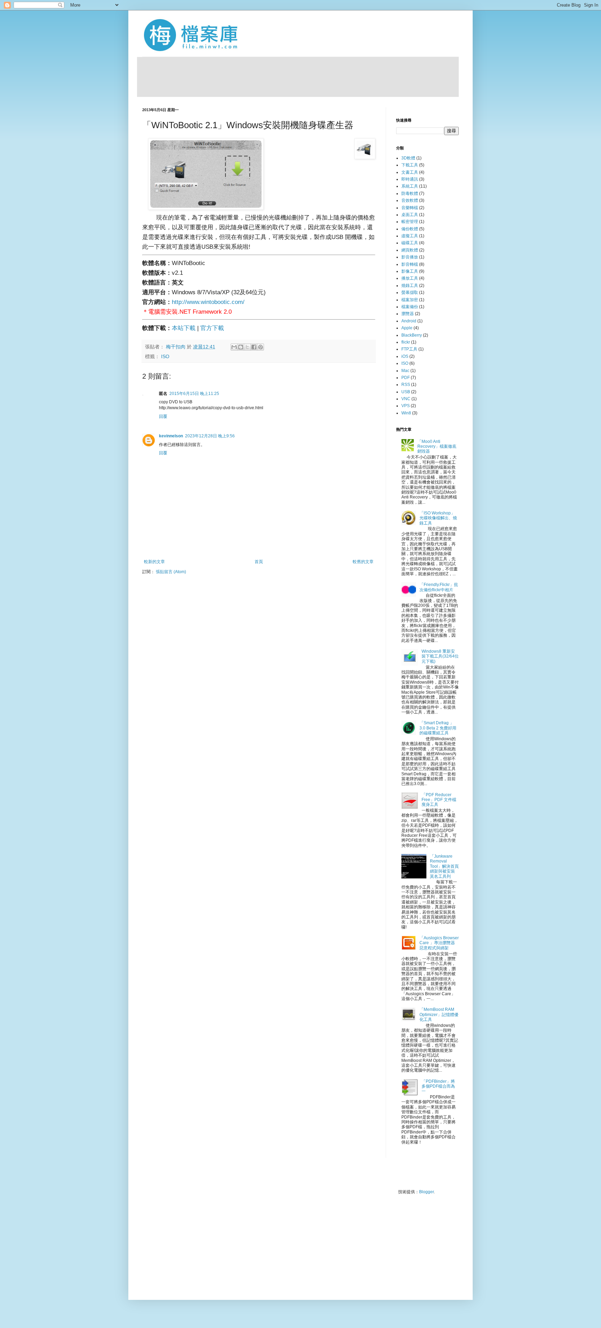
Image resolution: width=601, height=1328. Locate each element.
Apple (406, 327)
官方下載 (212, 328)
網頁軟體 (409, 250)
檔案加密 (409, 299)
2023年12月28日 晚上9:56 (210, 436)
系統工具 (409, 186)
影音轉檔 (409, 264)
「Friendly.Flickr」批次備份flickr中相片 (438, 587)
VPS (405, 405)
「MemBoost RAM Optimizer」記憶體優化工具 (438, 1014)
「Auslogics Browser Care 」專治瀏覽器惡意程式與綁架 (439, 942)
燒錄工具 (409, 285)
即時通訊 (409, 179)
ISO (165, 356)
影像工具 (409, 271)
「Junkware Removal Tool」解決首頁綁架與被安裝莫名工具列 (444, 866)
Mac (405, 370)
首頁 (259, 561)
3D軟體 (408, 158)
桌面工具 (409, 214)
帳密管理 (409, 221)
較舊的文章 (363, 561)
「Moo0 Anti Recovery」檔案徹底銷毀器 (436, 446)
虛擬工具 (409, 235)
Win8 (406, 413)
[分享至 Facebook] (253, 347)
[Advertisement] (298, 76)
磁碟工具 (409, 242)
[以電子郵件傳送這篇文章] (234, 347)
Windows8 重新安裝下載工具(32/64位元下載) (440, 656)
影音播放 (409, 257)
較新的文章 (154, 561)
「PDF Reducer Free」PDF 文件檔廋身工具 (439, 799)
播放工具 (409, 278)
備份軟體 (409, 228)
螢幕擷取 (409, 292)
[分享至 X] (247, 347)
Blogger (426, 1191)
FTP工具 (409, 349)
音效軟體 (409, 200)
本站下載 (183, 328)
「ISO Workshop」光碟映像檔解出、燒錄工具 (438, 518)
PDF (405, 377)
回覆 (163, 416)
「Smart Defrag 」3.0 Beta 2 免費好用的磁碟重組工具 (437, 727)
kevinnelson (171, 436)
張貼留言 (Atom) (171, 571)
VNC (405, 398)
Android (408, 321)
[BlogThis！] (240, 347)
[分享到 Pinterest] (260, 347)
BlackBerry (411, 335)
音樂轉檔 (409, 207)
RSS (405, 384)
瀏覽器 (407, 313)
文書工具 (409, 172)
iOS (404, 356)
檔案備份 (409, 306)
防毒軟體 (409, 193)
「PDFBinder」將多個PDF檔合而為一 (438, 1086)
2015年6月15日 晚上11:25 (194, 393)
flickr (405, 342)
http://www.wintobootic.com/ (208, 302)
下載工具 (409, 165)
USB (405, 391)
